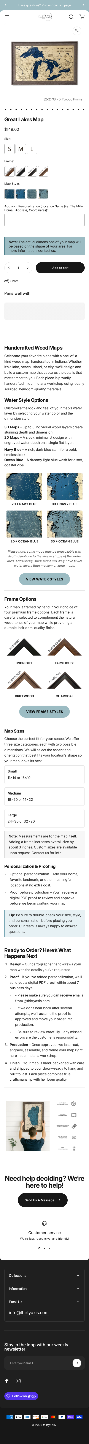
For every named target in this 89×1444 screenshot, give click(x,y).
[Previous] (6, 5)
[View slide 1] (39, 1248)
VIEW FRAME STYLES (44, 711)
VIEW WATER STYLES (44, 579)
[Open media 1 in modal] (77, 31)
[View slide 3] (49, 1248)
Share (14, 281)
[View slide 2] (44, 1248)
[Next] (83, 5)
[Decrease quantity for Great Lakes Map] (9, 267)
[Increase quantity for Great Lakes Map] (27, 267)
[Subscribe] (77, 1363)
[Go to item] (5, 109)
